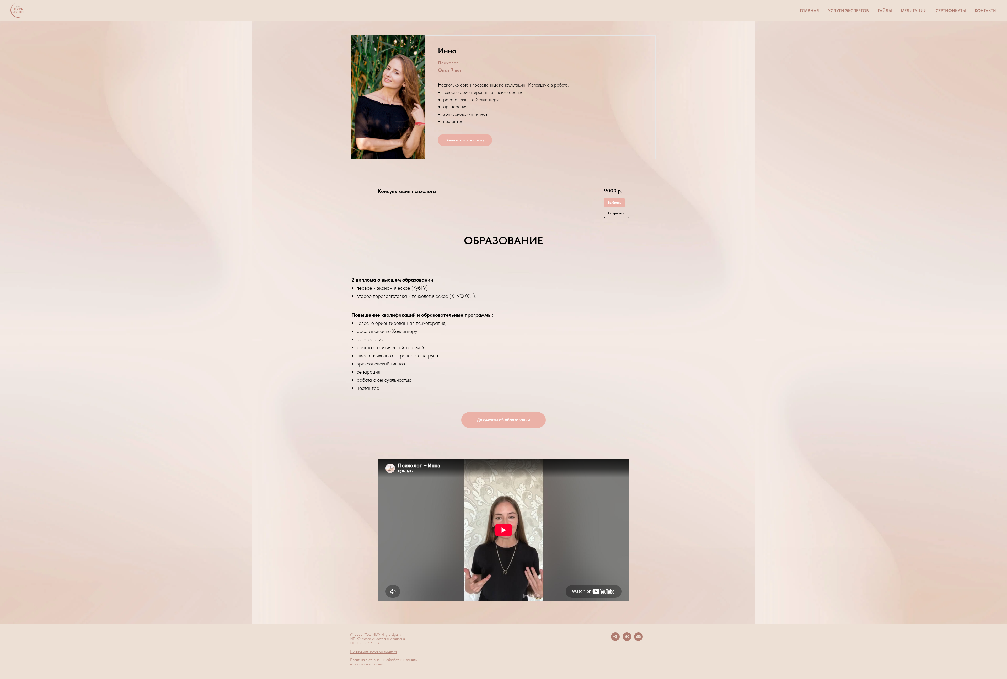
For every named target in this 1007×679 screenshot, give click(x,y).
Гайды (885, 10)
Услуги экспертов (848, 10)
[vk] (627, 639)
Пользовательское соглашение (373, 651)
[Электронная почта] (638, 639)
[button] (503, 420)
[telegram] (615, 639)
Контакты (986, 10)
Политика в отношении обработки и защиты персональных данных (383, 662)
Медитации (914, 10)
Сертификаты (951, 10)
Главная (809, 10)
